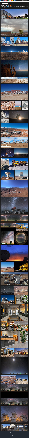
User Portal (25, 0)
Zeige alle (2, 6)
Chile (10, 6)
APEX (8, 6)
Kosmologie (12, 6)
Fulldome (22, 6)
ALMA (7, 6)
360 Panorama (5, 6)
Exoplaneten (19, 6)
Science (23, 0)
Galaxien (24, 6)
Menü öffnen (2, 1)
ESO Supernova (16, 6)
